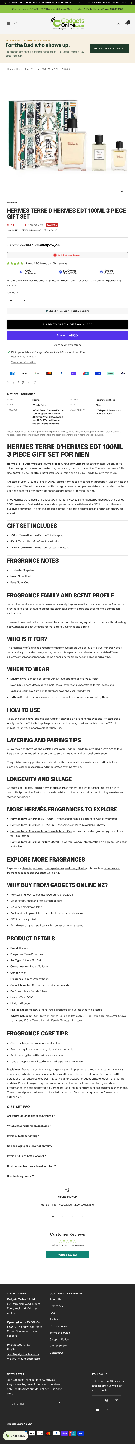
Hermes (12, 202)
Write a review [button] (67, 1254)
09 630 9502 (24, 1345)
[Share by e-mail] (34, 382)
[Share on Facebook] (18, 382)
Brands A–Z (57, 1306)
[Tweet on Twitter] (28, 382)
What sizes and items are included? (29, 1125)
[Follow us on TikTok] (107, 1410)
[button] (15, 1436)
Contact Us (56, 1352)
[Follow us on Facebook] (97, 1400)
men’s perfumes (54, 868)
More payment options (67, 345)
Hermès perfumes (25, 499)
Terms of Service (60, 1332)
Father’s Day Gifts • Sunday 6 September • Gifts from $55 (39, 3)
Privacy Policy (58, 1326)
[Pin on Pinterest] (23, 382)
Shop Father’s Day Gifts (109, 48)
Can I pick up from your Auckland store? (31, 1166)
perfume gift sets (75, 868)
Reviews (55, 1319)
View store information (23, 362)
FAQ (52, 1312)
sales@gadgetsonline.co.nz (23, 1354)
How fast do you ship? (20, 1176)
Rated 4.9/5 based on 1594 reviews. (47, 263)
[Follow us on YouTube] (97, 1410)
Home (10, 69)
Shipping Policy (59, 1339)
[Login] (118, 23)
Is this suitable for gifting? (23, 1136)
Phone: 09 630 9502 (112, 9)
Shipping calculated (32, 230)
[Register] (59, 1403)
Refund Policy (58, 1346)
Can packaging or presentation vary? (29, 1146)
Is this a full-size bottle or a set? (26, 1156)
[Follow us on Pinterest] (116, 1400)
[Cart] (126, 23)
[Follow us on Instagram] (107, 1400)
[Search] (16, 23)
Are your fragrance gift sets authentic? (31, 1115)
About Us (55, 1299)
